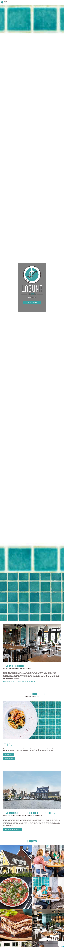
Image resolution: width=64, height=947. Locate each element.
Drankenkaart (9, 758)
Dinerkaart (8, 755)
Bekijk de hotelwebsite (12, 829)
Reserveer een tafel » (32, 302)
